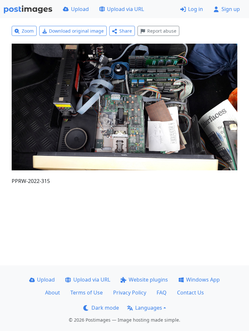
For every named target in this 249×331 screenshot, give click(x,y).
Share (125, 31)
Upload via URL (125, 9)
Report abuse (161, 31)
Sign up (230, 9)
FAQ (162, 292)
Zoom (28, 31)
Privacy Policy (129, 292)
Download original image (76, 31)
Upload (80, 9)
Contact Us (190, 292)
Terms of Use (86, 292)
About (52, 292)
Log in (195, 9)
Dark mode (105, 307)
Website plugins (148, 279)
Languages (148, 307)
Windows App (203, 279)
